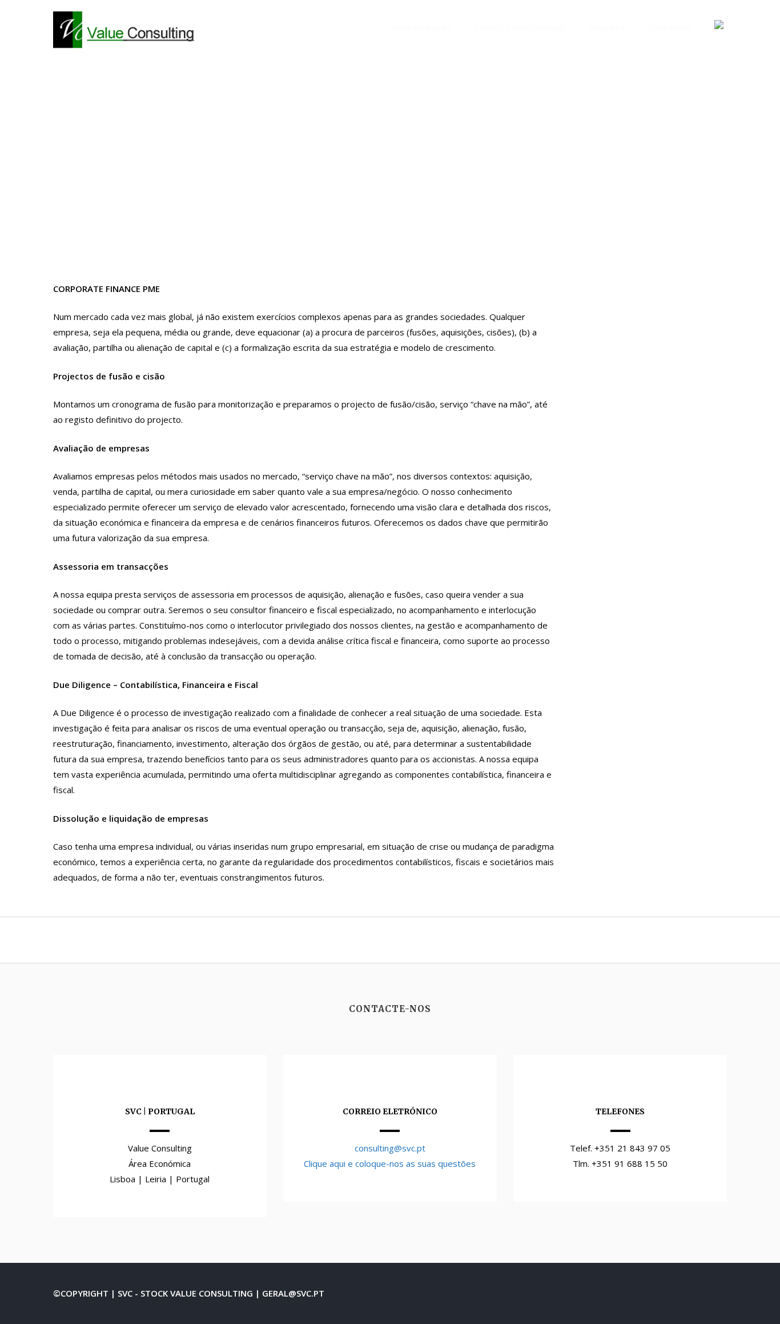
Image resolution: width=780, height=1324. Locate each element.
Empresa (607, 27)
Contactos (669, 27)
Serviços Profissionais (520, 27)
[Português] (723, 27)
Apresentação (422, 27)
